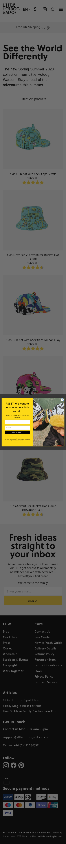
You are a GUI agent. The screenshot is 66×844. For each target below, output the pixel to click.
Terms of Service (22, 441)
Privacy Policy (15, 441)
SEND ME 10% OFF (17, 432)
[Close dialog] (62, 399)
